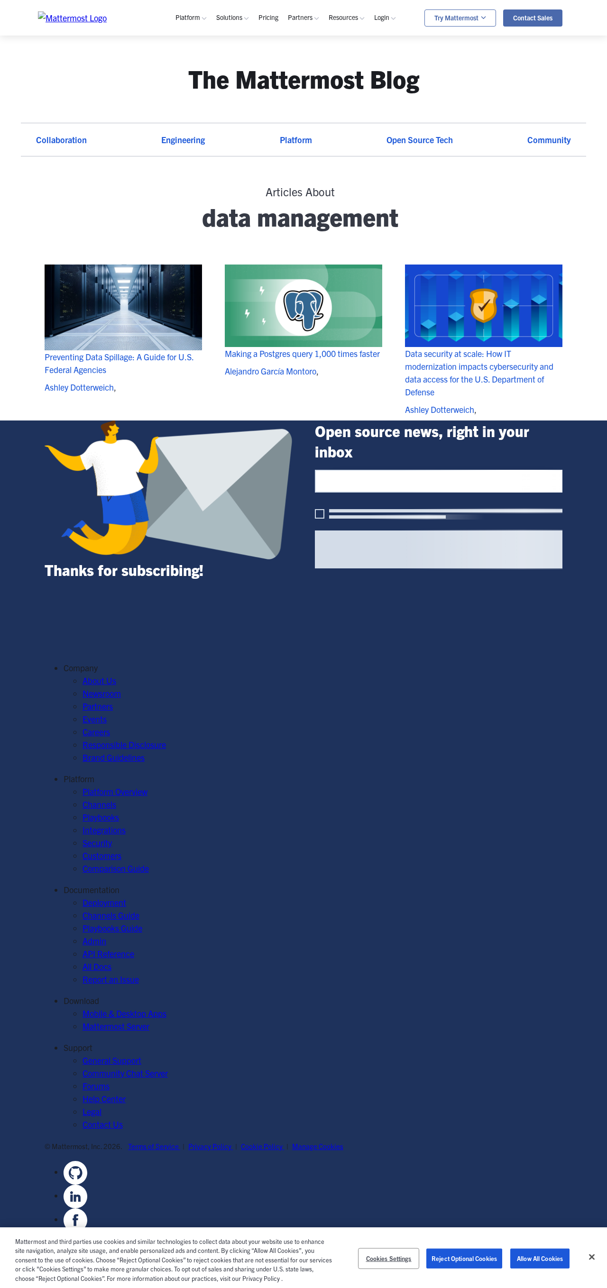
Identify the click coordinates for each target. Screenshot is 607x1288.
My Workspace (414, 70)
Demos (355, 96)
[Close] (591, 1257)
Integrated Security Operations (498, 75)
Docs (352, 215)
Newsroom (102, 693)
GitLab (201, 228)
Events (355, 109)
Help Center (104, 1098)
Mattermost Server (116, 1026)
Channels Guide (371, 177)
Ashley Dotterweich (79, 387)
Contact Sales (532, 17)
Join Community (372, 284)
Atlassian (206, 215)
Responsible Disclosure (124, 744)
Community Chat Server (125, 1073)
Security (204, 147)
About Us (99, 680)
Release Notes (369, 241)
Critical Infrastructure (268, 177)
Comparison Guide (116, 868)
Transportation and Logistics (281, 254)
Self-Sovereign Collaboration (280, 96)
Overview (206, 70)
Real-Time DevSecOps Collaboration (294, 122)
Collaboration (61, 139)
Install (354, 335)
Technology (250, 203)
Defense (245, 190)
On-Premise (211, 271)
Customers (362, 122)
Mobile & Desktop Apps (124, 1013)
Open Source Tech (419, 139)
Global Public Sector (266, 215)
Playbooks (208, 96)
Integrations (104, 829)
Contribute (362, 297)
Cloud (200, 284)
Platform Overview (115, 791)
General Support (112, 1060)
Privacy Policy (210, 1146)
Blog (351, 83)
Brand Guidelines (114, 757)
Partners (98, 706)
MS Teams (208, 203)
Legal (92, 1111)
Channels (206, 83)
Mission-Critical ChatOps (274, 109)
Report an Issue (111, 979)
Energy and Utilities (265, 241)
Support (402, 109)
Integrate (359, 322)
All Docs (97, 966)
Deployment (104, 902)
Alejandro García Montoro (270, 370)
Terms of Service (154, 1146)
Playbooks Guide (373, 190)
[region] (303, 1257)
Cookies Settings (389, 1258)
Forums (96, 1085)
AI (193, 134)
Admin (355, 203)
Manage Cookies (317, 1146)
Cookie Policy (262, 1146)
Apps (397, 96)
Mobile (202, 122)
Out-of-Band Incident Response (500, 88)
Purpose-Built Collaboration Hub (288, 134)
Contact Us (103, 1124)
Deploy (355, 309)
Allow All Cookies (540, 1258)
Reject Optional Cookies (464, 1258)
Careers (96, 731)
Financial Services (262, 228)
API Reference (369, 228)
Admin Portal (411, 83)
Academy (360, 164)
